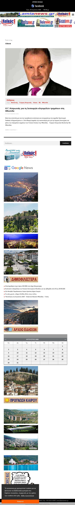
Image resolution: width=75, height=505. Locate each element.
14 (53, 353)
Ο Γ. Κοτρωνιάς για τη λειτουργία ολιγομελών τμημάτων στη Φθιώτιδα (34, 109)
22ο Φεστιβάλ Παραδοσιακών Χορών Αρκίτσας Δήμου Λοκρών (23, 291)
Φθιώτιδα (45, 102)
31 (17, 363)
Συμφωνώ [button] (20, 501)
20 (44, 356)
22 (62, 356)
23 (8, 359)
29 (62, 359)
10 (17, 353)
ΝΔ (40, 102)
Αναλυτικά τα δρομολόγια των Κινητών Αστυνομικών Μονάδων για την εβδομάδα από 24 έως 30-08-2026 (35, 289)
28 (53, 359)
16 (8, 356)
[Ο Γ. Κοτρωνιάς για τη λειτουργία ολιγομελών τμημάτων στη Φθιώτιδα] (35, 71)
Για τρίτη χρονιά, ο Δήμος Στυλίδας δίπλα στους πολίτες (21, 294)
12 (35, 353)
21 (53, 356)
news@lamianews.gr (62, 500)
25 (26, 359)
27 (44, 359)
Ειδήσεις (10, 100)
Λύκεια (35, 102)
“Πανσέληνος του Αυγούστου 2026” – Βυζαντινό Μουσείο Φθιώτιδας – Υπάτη (27, 296)
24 (17, 359)
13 (44, 353)
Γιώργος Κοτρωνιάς (25, 102)
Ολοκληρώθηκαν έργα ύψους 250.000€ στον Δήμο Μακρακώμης (23, 286)
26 (35, 359)
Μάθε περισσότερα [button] (27, 496)
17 (17, 356)
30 (8, 363)
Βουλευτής (14, 102)
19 (35, 356)
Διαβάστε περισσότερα (10, 129)
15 (62, 353)
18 (26, 356)
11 (26, 353)
